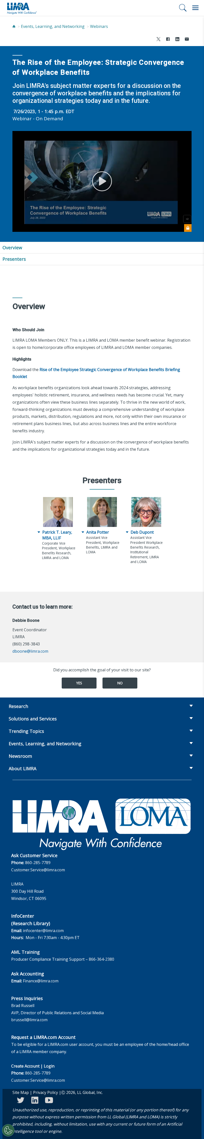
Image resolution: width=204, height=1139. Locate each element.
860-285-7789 (38, 862)
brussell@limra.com (29, 1019)
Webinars (99, 26)
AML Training (25, 952)
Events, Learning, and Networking (53, 26)
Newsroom (20, 756)
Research (18, 706)
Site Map (20, 1092)
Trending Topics (26, 731)
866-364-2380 (101, 959)
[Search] (183, 7)
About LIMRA (22, 768)
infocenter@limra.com (43, 930)
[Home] (13, 26)
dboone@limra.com (30, 651)
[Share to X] (158, 39)
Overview (12, 248)
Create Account (25, 1066)
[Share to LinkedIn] (177, 39)
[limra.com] (22, 7)
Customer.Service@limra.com (38, 870)
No (120, 683)
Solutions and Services (33, 719)
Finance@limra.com (40, 981)
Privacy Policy (45, 1092)
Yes (79, 683)
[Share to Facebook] (168, 39)
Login (49, 1066)
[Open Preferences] (8, 1130)
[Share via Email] (187, 39)
